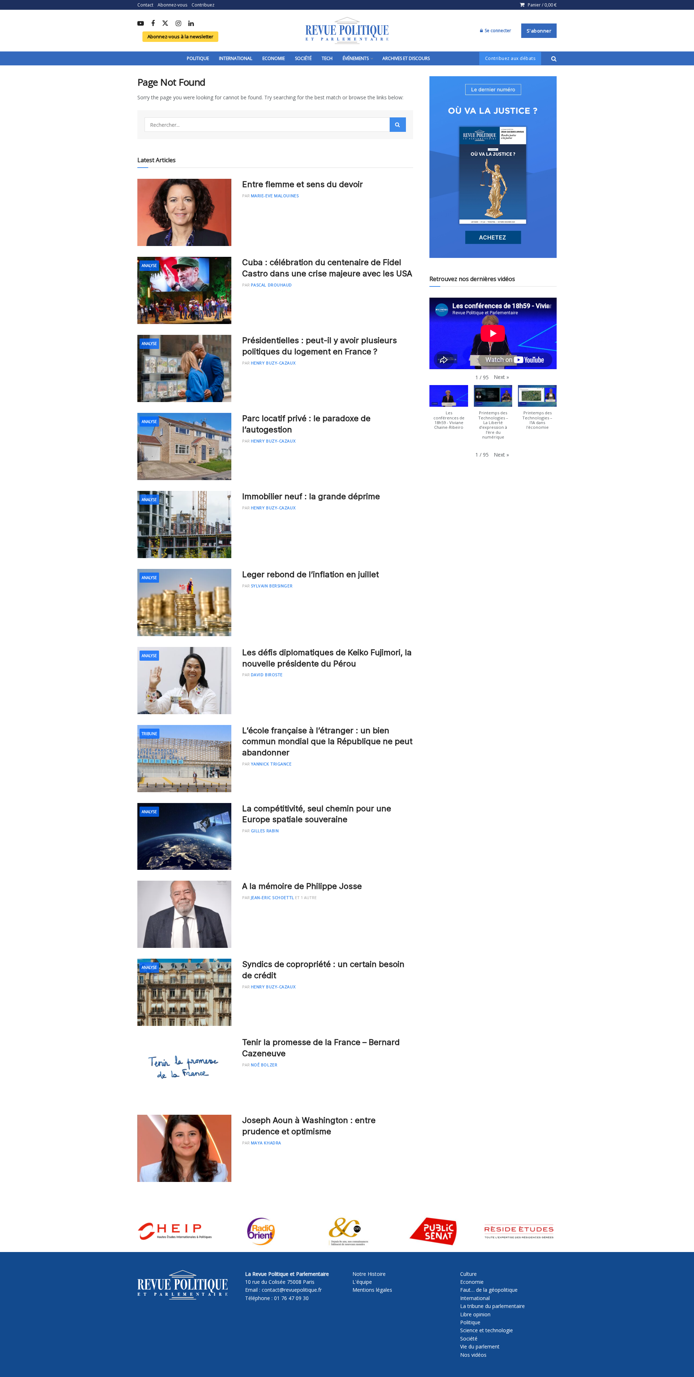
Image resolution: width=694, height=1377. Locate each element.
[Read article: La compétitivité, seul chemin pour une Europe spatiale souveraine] (184, 836)
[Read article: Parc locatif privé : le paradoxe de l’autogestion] (184, 446)
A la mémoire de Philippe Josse (302, 886)
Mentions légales (372, 1289)
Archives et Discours (406, 58)
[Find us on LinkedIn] (191, 24)
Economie (273, 58)
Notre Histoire (369, 1273)
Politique (198, 58)
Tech (327, 58)
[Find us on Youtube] (140, 24)
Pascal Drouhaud (271, 285)
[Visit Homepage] (347, 30)
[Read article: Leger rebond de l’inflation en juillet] (184, 602)
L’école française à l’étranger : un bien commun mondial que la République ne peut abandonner (327, 741)
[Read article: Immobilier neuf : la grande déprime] (184, 524)
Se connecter (497, 30)
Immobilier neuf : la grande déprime (311, 496)
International (235, 58)
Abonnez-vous (172, 5)
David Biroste (267, 674)
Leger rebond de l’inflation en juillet (310, 574)
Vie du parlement (480, 1346)
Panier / (542, 5)
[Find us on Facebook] (153, 24)
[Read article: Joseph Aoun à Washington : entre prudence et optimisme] (184, 1148)
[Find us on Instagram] (178, 24)
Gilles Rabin (265, 830)
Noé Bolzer (264, 1064)
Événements (356, 58)
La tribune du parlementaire (492, 1306)
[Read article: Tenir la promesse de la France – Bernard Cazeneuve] (184, 1070)
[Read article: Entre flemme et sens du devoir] (184, 212)
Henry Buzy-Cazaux (273, 363)
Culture (468, 1273)
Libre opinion (475, 1314)
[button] (501, 377)
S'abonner (539, 30)
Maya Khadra (266, 1142)
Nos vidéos (473, 1354)
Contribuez (203, 5)
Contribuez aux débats (510, 58)
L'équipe (362, 1281)
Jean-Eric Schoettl (272, 897)
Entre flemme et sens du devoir (302, 184)
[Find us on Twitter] (165, 23)
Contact (145, 5)
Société (303, 58)
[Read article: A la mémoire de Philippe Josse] (184, 914)
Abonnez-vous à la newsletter (180, 36)
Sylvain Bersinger (271, 585)
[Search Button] (554, 58)
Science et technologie (486, 1330)
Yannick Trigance (271, 764)
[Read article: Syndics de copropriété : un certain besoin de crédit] (184, 992)
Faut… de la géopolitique (489, 1289)
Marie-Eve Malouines (275, 195)
